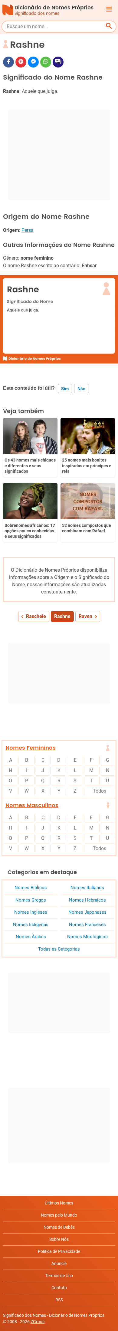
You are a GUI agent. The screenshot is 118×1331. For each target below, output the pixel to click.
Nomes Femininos (30, 748)
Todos (99, 791)
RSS (59, 1299)
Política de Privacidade (59, 1251)
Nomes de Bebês (59, 1227)
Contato (59, 1287)
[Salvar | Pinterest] (20, 62)
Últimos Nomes (59, 1203)
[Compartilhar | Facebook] (8, 62)
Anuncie (59, 1263)
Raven (85, 616)
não (81, 388)
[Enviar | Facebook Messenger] (33, 62)
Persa (27, 230)
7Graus (37, 1321)
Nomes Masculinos (31, 805)
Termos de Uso (59, 1275)
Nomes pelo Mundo (59, 1215)
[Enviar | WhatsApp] (45, 62)
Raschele (36, 616)
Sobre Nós (59, 1239)
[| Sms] (58, 62)
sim (65, 388)
